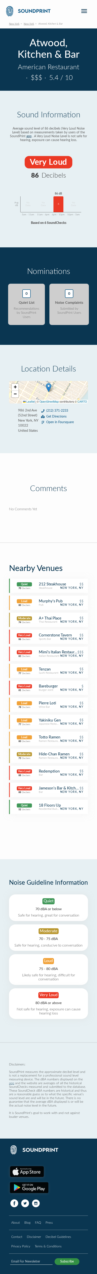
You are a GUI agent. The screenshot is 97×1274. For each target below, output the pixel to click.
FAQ (38, 1222)
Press (49, 1222)
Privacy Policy (20, 1246)
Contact (16, 1237)
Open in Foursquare (60, 422)
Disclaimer (34, 1237)
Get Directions (56, 416)
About (15, 1222)
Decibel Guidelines (58, 1237)
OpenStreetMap (49, 401)
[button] (48, 387)
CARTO (82, 401)
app (29, 136)
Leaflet (30, 401)
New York (14, 24)
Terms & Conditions (48, 1246)
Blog (27, 1222)
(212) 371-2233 (57, 410)
